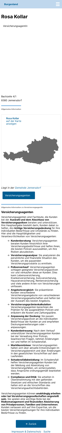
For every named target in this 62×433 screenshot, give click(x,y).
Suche (46, 431)
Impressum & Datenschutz (26, 431)
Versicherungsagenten (17, 195)
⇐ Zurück (31, 423)
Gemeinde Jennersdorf (28, 187)
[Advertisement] (31, 62)
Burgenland (11, 4)
